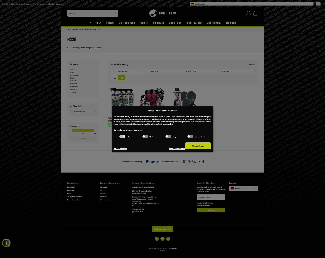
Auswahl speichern (177, 148)
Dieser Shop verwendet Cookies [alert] (162, 110)
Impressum (138, 130)
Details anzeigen (120, 148)
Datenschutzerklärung (123, 130)
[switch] (122, 136)
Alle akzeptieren (198, 145)
